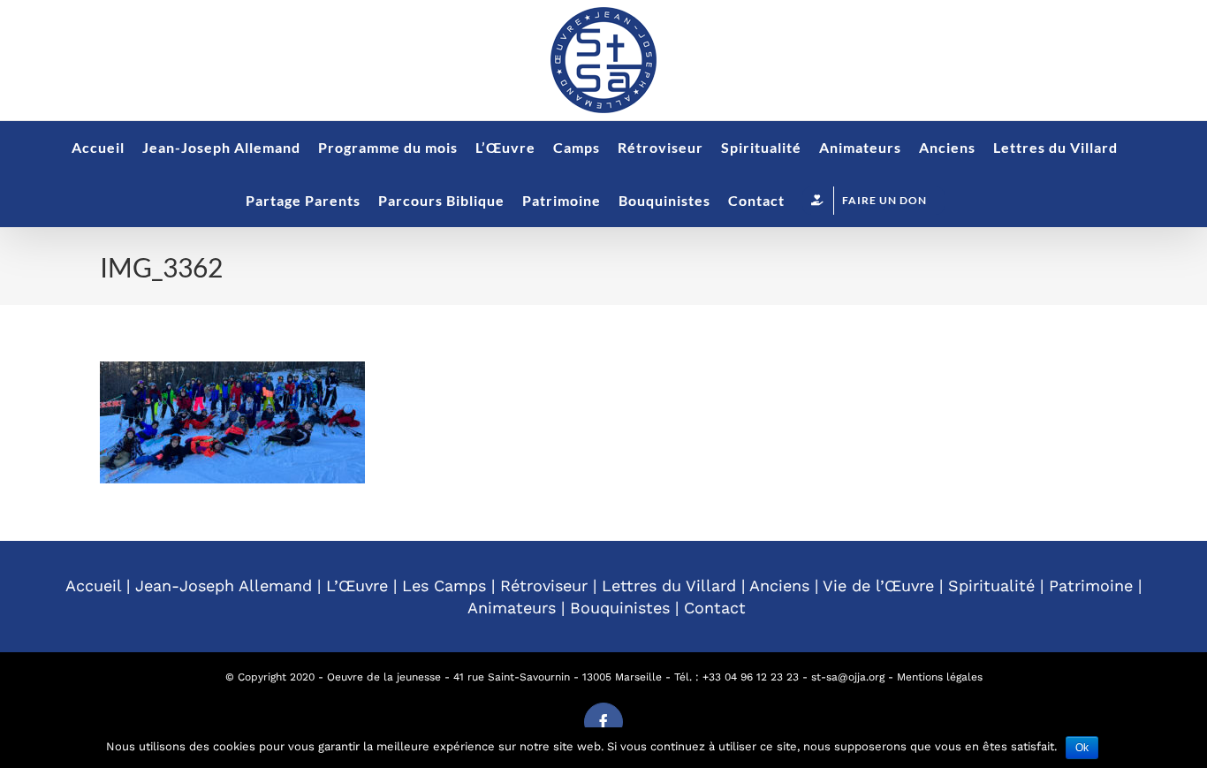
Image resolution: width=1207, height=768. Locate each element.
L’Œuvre (357, 585)
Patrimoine (1091, 585)
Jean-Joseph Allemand (223, 585)
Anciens (779, 585)
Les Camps (444, 585)
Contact (715, 607)
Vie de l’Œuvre (878, 585)
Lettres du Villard (669, 585)
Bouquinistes (620, 607)
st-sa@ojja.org (847, 677)
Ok (1082, 747)
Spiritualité (991, 585)
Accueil (93, 585)
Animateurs (511, 607)
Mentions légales (940, 677)
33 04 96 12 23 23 (754, 677)
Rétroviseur (544, 585)
